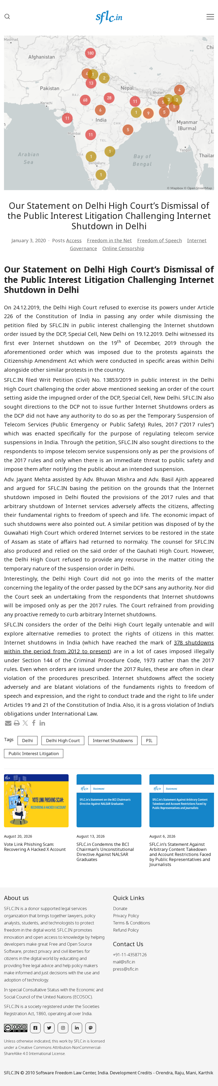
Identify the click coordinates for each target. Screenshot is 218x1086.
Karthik (205, 1073)
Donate (120, 908)
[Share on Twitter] (25, 722)
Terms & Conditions (131, 923)
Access (74, 240)
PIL (149, 740)
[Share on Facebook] (34, 722)
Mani (191, 1073)
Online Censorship (123, 248)
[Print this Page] (16, 722)
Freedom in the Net (109, 240)
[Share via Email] (8, 722)
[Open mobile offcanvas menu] (210, 16)
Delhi (27, 740)
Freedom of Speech (159, 240)
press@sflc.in (125, 969)
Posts (58, 240)
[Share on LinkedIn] (42, 722)
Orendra (164, 1073)
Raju (179, 1073)
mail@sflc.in (124, 962)
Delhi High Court (63, 740)
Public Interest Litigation (34, 753)
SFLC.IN (11, 1073)
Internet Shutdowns (113, 740)
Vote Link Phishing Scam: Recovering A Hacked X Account (35, 846)
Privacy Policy (126, 916)
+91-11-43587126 (130, 955)
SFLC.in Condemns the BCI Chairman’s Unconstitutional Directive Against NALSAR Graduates (105, 852)
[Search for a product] (7, 16)
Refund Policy (126, 930)
